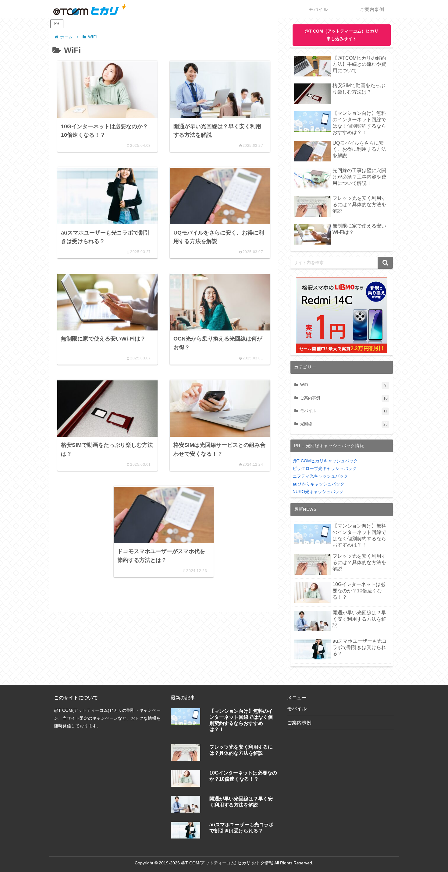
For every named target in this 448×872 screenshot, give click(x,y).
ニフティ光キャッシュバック (320, 476)
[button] (385, 263)
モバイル (297, 708)
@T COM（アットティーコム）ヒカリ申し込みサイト (342, 35)
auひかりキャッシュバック (318, 484)
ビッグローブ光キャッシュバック (325, 468)
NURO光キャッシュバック (318, 491)
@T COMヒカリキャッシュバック (325, 460)
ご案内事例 (299, 722)
